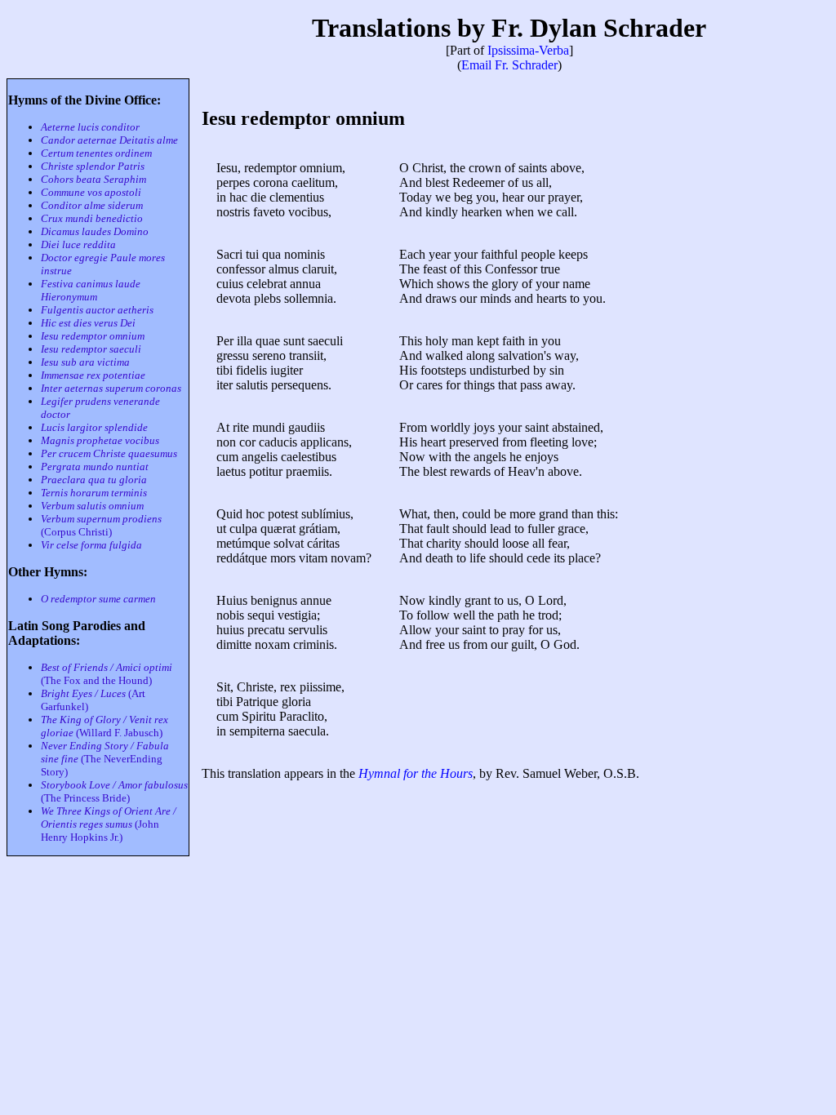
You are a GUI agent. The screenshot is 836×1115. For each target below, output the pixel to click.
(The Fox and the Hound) (106, 673)
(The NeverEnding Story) (105, 759)
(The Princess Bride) (114, 791)
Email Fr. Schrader (509, 65)
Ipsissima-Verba (528, 50)
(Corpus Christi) (101, 525)
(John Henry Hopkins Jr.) (108, 824)
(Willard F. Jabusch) (104, 726)
